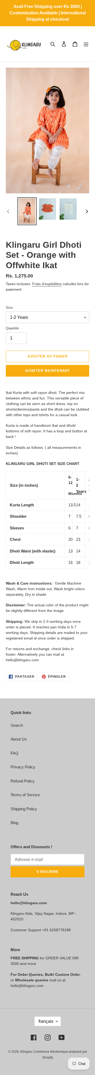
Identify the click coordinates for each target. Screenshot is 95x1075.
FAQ (14, 753)
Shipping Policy (24, 809)
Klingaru (26, 1052)
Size (9, 308)
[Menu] (86, 44)
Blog (14, 822)
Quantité (12, 328)
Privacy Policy (23, 767)
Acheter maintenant (47, 371)
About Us (19, 739)
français (46, 1021)
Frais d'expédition (47, 284)
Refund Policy (23, 781)
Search (17, 725)
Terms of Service (25, 795)
